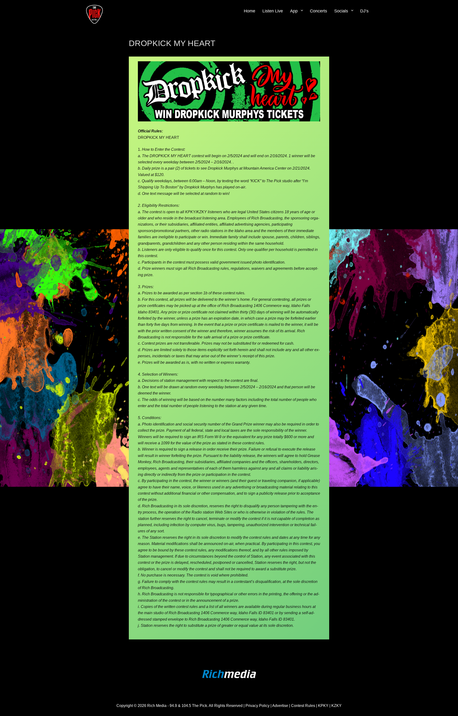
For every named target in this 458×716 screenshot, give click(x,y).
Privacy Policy (257, 706)
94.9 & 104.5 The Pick (188, 706)
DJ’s (364, 11)
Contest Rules (303, 706)
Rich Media (157, 706)
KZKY (336, 706)
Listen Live (272, 11)
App (294, 11)
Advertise (280, 706)
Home (249, 11)
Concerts (318, 11)
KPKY (323, 706)
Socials (341, 11)
